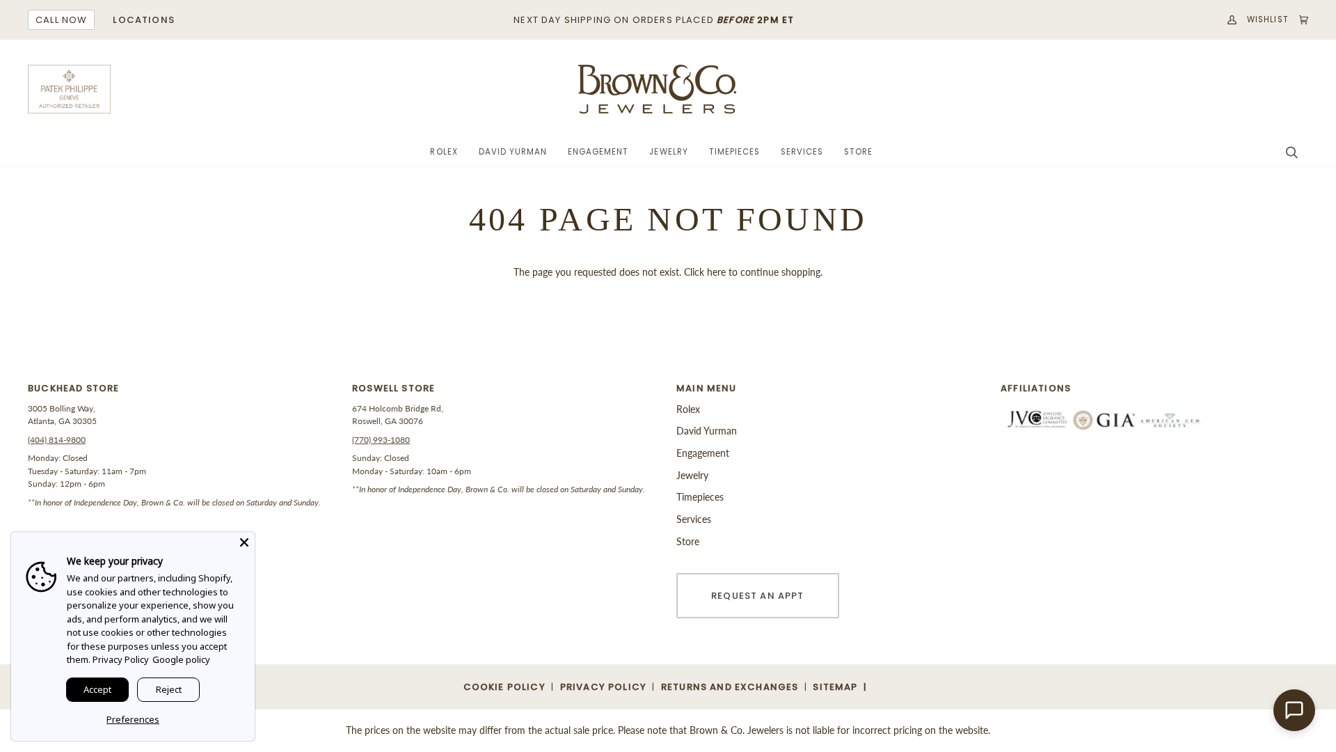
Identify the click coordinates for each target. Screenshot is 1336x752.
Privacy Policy (121, 659)
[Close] (244, 542)
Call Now (61, 19)
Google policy (181, 659)
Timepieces (700, 497)
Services (693, 519)
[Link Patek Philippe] (69, 89)
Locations (144, 19)
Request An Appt (757, 595)
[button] (444, 152)
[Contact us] (1294, 710)
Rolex (688, 409)
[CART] (1298, 20)
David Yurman (706, 431)
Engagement (702, 453)
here (716, 272)
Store (687, 541)
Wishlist (1268, 19)
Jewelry (692, 475)
